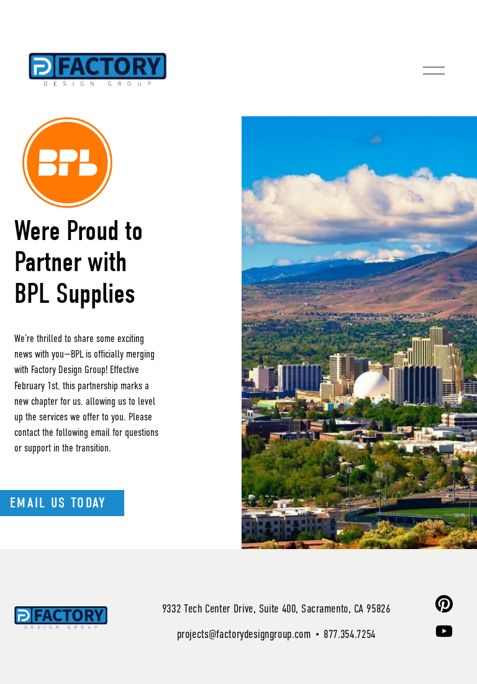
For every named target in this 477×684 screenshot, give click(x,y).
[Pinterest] (444, 603)
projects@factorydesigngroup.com (243, 633)
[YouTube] (444, 631)
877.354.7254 (350, 633)
